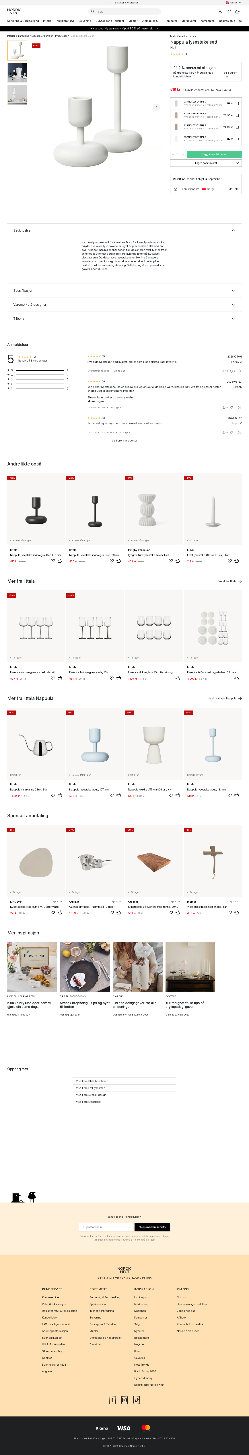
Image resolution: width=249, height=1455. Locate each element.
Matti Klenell (177, 36)
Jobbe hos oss (186, 1310)
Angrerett (47, 1371)
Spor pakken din (52, 1337)
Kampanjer (207, 20)
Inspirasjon (140, 1297)
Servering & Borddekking (23, 20)
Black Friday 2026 (145, 1371)
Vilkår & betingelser (54, 1344)
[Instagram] (124, 1399)
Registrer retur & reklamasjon (59, 1310)
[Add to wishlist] (53, 561)
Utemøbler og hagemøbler (106, 1337)
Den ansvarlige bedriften (192, 1304)
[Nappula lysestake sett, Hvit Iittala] (98, 107)
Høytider (139, 1344)
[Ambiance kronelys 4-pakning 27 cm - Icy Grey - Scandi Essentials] (176, 103)
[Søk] (93, 11)
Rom (137, 1351)
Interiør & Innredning (18, 36)
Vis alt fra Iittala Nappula (222, 698)
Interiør (47, 20)
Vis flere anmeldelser (124, 440)
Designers (140, 1310)
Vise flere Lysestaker (88, 1101)
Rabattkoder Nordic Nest (149, 1384)
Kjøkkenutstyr (65, 20)
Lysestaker (61, 36)
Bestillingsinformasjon (55, 1330)
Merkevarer (189, 20)
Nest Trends (141, 1364)
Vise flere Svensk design (91, 1094)
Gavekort (95, 1344)
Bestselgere (141, 1337)
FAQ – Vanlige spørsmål (56, 1324)
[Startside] (14, 11)
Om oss (181, 1297)
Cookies (47, 1357)
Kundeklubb (49, 1317)
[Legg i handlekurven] (60, 561)
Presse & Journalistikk (190, 1324)
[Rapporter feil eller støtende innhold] (239, 371)
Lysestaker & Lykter (42, 36)
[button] (179, 54)
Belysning (85, 20)
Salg (137, 1324)
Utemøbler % (150, 20)
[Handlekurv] (237, 11)
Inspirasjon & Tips (230, 20)
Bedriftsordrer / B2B (54, 1364)
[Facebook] (112, 1399)
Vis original (120, 371)
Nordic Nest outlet (188, 1330)
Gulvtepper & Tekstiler (110, 20)
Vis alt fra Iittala (227, 581)
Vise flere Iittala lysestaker (92, 1081)
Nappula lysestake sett (82, 36)
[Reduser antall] (172, 154)
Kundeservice (50, 1297)
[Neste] (156, 107)
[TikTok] (137, 1399)
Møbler (133, 20)
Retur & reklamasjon (54, 1304)
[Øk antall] (183, 154)
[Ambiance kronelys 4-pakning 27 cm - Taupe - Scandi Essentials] (176, 127)
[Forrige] (39, 107)
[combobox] (234, 2)
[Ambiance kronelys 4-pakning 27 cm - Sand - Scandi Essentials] (176, 115)
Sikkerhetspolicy (52, 1351)
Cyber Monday (143, 1378)
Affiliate (181, 1317)
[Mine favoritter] (228, 11)
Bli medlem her (230, 74)
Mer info (234, 188)
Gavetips (139, 1357)
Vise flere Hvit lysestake (90, 1087)
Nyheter (172, 20)
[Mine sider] (219, 11)
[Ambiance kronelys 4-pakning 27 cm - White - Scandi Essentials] (176, 139)
